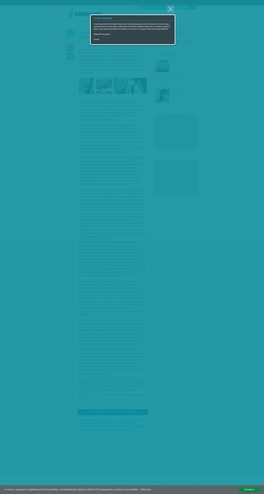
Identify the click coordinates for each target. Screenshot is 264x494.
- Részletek (145, 489)
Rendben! (249, 489)
